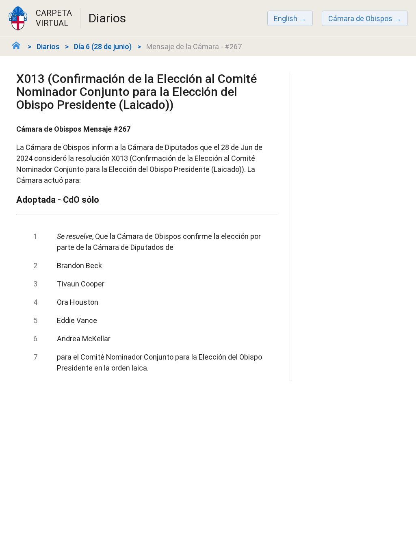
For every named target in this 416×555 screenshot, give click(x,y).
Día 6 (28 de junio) (103, 46)
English (285, 18)
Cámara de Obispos (360, 18)
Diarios (48, 46)
